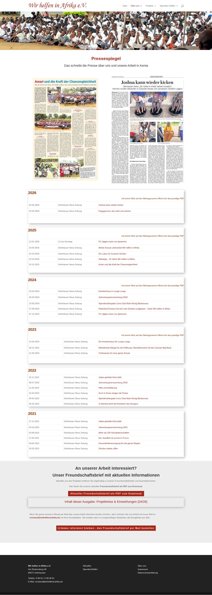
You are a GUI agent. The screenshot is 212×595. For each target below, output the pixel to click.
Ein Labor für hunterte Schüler (112, 254)
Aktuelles (87, 566)
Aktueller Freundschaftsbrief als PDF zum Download (106, 493)
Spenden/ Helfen (167, 6)
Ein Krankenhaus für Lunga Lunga (114, 341)
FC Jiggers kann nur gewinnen (113, 241)
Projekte (149, 6)
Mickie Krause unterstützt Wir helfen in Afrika (119, 248)
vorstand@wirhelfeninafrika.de (49, 581)
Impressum (143, 569)
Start (125, 6)
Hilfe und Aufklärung (108, 388)
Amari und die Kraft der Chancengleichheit (118, 264)
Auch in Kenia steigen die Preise (113, 393)
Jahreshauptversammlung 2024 (113, 297)
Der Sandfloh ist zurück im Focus (114, 438)
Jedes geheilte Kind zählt (110, 377)
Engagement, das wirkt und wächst (115, 211)
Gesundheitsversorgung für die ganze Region (119, 443)
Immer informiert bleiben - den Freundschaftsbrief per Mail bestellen (107, 528)
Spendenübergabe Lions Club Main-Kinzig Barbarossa (123, 303)
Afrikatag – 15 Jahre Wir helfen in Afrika (117, 259)
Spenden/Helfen (90, 569)
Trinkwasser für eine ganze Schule (114, 353)
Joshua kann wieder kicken (111, 205)
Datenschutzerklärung (148, 573)
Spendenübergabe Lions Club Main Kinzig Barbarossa (123, 398)
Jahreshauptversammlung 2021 (113, 427)
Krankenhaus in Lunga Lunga (112, 291)
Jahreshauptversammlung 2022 (113, 382)
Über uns (135, 6)
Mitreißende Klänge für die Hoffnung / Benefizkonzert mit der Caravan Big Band (135, 348)
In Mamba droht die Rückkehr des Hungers (118, 404)
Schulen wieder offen (108, 448)
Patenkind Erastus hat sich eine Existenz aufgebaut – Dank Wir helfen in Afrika (134, 309)
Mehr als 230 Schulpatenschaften (114, 432)
